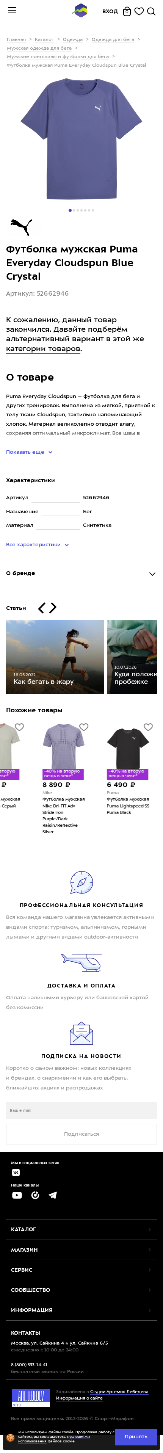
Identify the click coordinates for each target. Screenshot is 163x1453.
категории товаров (43, 349)
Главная (16, 40)
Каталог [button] (23, 1229)
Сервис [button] (21, 1270)
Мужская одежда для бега (39, 48)
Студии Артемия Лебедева (119, 1392)
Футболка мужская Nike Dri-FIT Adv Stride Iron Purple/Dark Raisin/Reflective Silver (38, 816)
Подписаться (81, 1134)
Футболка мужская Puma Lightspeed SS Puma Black (102, 806)
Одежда (73, 40)
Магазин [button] (24, 1250)
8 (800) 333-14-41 (29, 1365)
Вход (110, 11)
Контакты (25, 1333)
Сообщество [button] (30, 1290)
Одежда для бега (113, 40)
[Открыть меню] (12, 11)
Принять (136, 1436)
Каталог (44, 40)
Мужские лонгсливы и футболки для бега (58, 57)
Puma (87, 793)
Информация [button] (32, 1310)
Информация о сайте (79, 1399)
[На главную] (79, 11)
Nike (21, 793)
